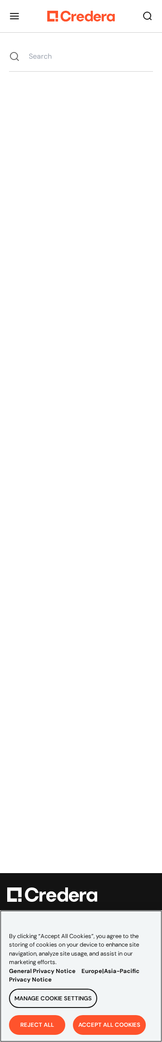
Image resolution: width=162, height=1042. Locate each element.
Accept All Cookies (109, 1025)
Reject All (37, 1025)
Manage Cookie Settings (53, 998)
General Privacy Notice (42, 971)
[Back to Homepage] (81, 16)
